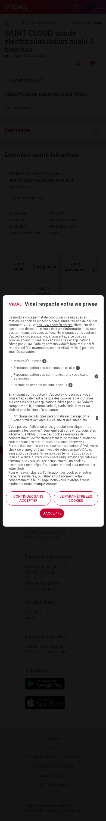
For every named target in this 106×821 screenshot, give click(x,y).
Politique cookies (45, 484)
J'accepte (52, 513)
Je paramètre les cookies (76, 498)
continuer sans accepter (28, 498)
